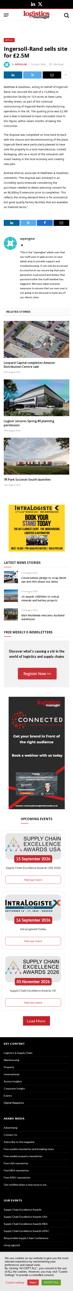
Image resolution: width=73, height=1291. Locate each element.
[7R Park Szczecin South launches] (36, 456)
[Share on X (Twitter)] (32, 75)
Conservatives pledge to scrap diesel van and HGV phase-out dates (43, 579)
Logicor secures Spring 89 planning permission (29, 423)
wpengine (21, 64)
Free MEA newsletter (16, 1170)
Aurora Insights (13, 1081)
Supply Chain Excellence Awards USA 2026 (33, 867)
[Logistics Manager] (36, 15)
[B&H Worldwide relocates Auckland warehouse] (11, 614)
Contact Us (10, 1134)
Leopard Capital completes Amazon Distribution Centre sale (29, 365)
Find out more (33, 880)
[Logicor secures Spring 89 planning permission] (36, 397)
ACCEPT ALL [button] (51, 1282)
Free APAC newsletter (17, 1177)
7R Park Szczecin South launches (27, 479)
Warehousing (11, 1060)
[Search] (66, 15)
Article (9, 40)
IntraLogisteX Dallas (33, 929)
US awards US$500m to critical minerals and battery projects (40, 598)
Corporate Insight (14, 1088)
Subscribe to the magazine (19, 1141)
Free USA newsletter (16, 1163)
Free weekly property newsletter (23, 1156)
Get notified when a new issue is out (25, 1184)
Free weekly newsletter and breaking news (29, 1149)
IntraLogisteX (12, 1245)
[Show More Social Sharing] (65, 75)
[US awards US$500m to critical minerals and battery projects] (11, 596)
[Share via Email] (52, 75)
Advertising (10, 1127)
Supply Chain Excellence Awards (23, 1209)
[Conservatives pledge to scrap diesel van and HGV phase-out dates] (11, 577)
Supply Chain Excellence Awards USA (25, 1216)
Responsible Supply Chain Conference (26, 1238)
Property (9, 1067)
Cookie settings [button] (15, 1282)
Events (8, 1095)
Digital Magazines (14, 1102)
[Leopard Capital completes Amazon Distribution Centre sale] (36, 339)
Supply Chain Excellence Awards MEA (26, 1223)
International (11, 1074)
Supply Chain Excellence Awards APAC (26, 1231)
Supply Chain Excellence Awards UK (33, 990)
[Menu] (6, 15)
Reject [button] (33, 1282)
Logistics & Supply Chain (18, 1052)
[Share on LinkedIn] (13, 75)
